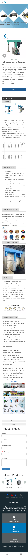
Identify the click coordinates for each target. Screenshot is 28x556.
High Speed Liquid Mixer (9, 487)
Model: (3, 81)
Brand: (3, 83)
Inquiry (14, 89)
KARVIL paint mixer (8, 98)
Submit (5, 469)
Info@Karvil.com (14, 531)
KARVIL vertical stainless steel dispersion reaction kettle (19, 487)
